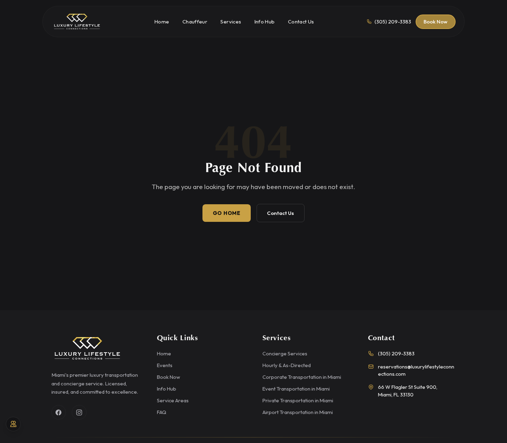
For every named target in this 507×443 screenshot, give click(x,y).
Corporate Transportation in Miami (301, 377)
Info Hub (166, 388)
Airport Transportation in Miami (297, 412)
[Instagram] (79, 412)
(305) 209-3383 (396, 353)
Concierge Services (284, 353)
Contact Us (280, 213)
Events (164, 365)
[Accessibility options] (13, 424)
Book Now (435, 21)
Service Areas (173, 400)
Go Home (226, 213)
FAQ (161, 412)
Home (164, 353)
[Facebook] (58, 412)
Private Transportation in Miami (297, 400)
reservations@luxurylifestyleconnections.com (416, 370)
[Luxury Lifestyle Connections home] (77, 21)
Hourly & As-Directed (286, 365)
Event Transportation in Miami (296, 388)
